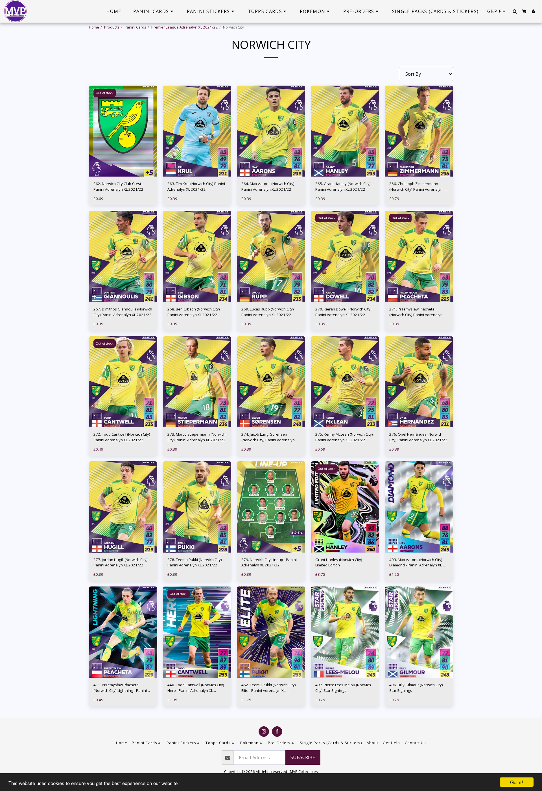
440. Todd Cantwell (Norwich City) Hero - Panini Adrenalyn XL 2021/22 (195, 688)
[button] (514, 11)
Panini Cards (135, 27)
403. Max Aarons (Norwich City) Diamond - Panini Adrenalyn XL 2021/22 (415, 562)
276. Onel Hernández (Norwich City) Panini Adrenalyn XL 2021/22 (418, 437)
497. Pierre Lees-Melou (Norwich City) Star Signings (343, 687)
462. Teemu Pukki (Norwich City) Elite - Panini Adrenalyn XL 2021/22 (268, 688)
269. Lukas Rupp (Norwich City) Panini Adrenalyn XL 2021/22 (267, 312)
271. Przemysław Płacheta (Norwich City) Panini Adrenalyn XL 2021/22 (418, 312)
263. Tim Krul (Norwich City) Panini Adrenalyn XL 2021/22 (196, 186)
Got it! (516, 782)
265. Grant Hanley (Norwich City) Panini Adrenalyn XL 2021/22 (343, 186)
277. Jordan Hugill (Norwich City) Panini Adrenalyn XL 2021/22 (120, 562)
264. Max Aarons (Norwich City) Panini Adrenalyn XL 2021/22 (267, 186)
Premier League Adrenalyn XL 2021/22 (184, 27)
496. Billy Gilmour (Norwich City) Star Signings (416, 687)
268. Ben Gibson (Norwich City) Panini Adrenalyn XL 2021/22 (193, 312)
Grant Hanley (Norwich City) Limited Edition (338, 562)
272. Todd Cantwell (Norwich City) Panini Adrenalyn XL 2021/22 (121, 437)
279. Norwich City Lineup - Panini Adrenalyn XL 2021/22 (269, 562)
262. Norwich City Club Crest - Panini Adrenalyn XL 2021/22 (118, 186)
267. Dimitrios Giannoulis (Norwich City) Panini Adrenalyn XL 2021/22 (122, 312)
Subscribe (302, 757)
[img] (123, 131)
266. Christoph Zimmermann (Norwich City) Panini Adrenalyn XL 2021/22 (418, 186)
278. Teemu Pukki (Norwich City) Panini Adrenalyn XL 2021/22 (194, 562)
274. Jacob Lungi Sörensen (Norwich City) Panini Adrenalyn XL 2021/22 (270, 437)
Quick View (123, 165)
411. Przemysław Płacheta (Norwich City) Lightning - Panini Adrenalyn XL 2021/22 (120, 688)
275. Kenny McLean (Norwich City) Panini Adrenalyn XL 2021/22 (344, 437)
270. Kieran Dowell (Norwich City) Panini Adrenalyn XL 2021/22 (343, 312)
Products (111, 27)
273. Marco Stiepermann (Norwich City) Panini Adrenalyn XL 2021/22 (196, 437)
